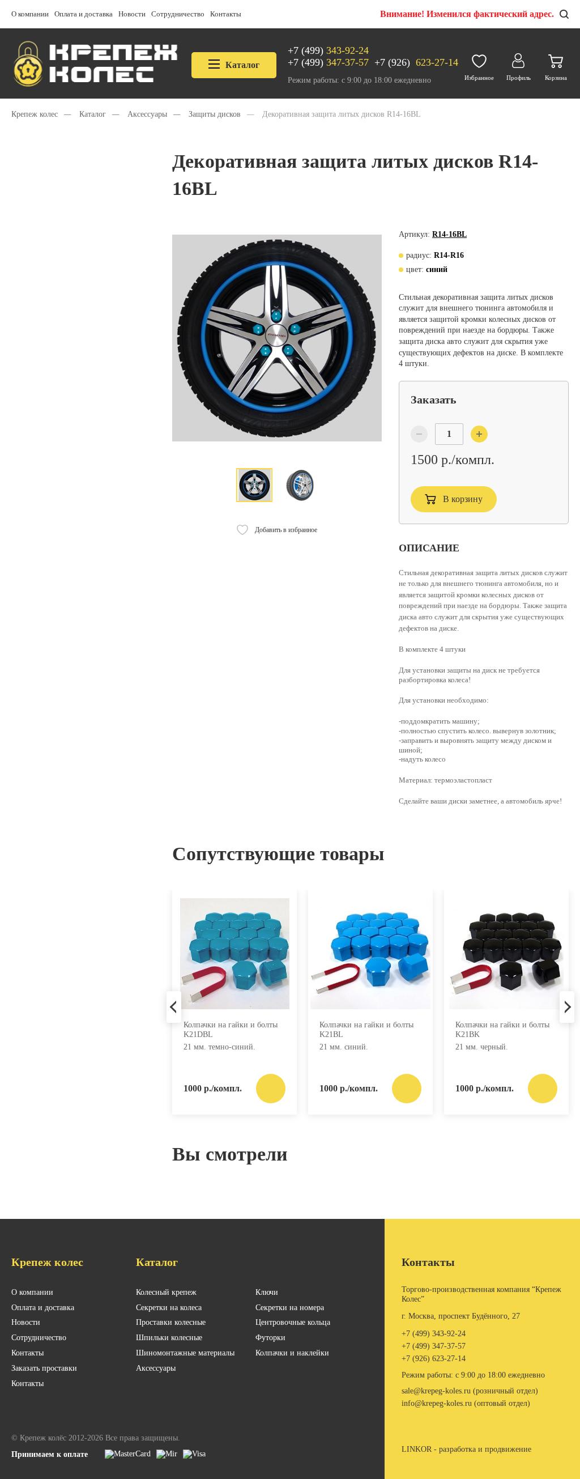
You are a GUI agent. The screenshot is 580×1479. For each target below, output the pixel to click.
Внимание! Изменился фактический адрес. (467, 14)
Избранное (479, 77)
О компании (30, 14)
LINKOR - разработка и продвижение (466, 1449)
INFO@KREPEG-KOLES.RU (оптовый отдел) (466, 1403)
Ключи (266, 1292)
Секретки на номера (289, 1307)
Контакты (225, 14)
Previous (174, 1007)
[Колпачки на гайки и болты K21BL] (370, 953)
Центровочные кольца (292, 1322)
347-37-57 (328, 62)
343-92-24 (328, 50)
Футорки (270, 1337)
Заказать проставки (44, 1368)
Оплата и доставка (83, 14)
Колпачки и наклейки (292, 1353)
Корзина (556, 77)
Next (567, 1007)
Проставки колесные (171, 1322)
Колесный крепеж (166, 1292)
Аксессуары (156, 1368)
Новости (132, 14)
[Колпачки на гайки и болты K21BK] (506, 953)
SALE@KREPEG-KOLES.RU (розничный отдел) (470, 1391)
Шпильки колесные (169, 1337)
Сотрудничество (177, 14)
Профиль (518, 77)
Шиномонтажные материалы (185, 1353)
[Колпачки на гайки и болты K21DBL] (234, 953)
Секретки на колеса (169, 1307)
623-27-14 (416, 62)
